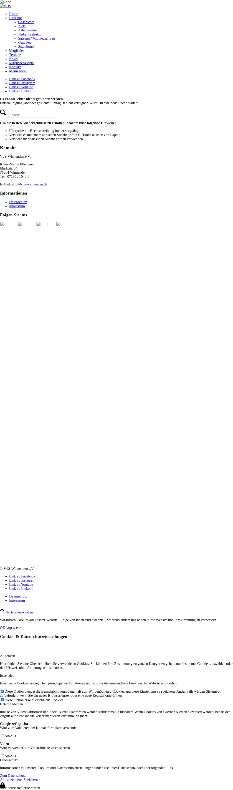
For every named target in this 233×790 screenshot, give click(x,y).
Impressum (17, 206)
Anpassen (12, 628)
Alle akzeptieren (11, 780)
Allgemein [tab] (7, 656)
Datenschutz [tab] (9, 760)
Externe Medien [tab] (11, 704)
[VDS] (5, 6)
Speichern (30, 780)
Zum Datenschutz (12, 775)
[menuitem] (121, 14)
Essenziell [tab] (7, 675)
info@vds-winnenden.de (29, 184)
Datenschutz (18, 202)
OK (2, 628)
